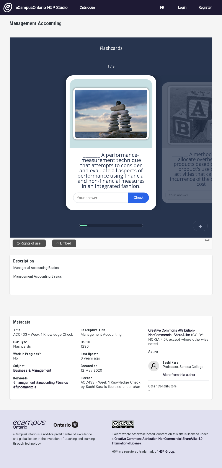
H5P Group (166, 451)
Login (182, 7)
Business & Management (32, 370)
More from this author (179, 375)
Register (205, 7)
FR (162, 7)
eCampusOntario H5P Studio (42, 7)
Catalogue (87, 7)
